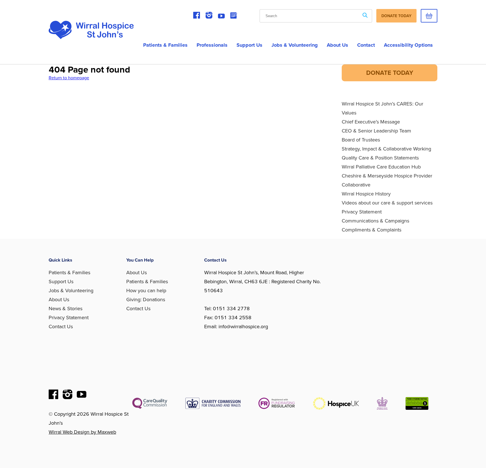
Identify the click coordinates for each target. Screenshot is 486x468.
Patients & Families (165, 45)
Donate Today (396, 16)
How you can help (146, 290)
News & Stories (65, 308)
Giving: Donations (145, 299)
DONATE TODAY (389, 72)
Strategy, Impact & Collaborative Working (386, 149)
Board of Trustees (361, 140)
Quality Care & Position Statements (380, 158)
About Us (59, 299)
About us (337, 45)
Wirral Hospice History (366, 194)
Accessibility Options (408, 45)
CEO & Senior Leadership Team (376, 131)
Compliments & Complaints (371, 230)
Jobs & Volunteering (294, 45)
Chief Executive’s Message (371, 122)
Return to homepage (69, 78)
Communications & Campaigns (375, 221)
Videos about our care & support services (387, 203)
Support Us (249, 45)
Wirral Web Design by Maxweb (82, 432)
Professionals (212, 45)
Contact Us (61, 326)
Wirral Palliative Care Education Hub (381, 167)
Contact (366, 45)
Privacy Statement (362, 212)
